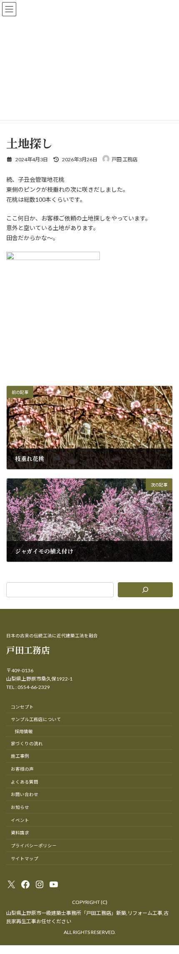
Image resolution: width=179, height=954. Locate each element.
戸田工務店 (28, 650)
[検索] (145, 589)
